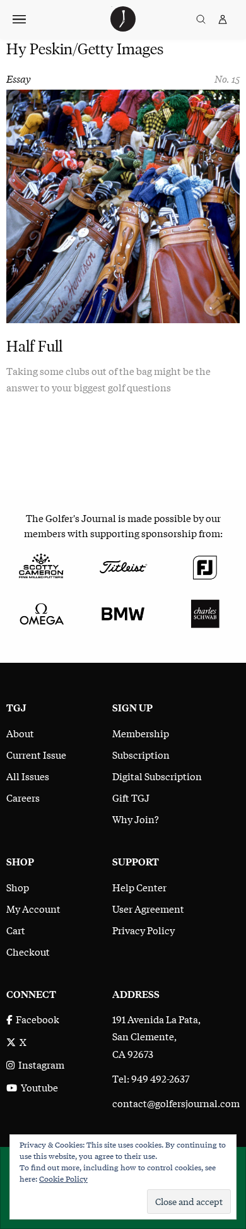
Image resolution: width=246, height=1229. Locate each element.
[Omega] (41, 612)
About (20, 733)
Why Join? (135, 819)
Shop (17, 887)
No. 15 (227, 78)
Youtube (37, 1087)
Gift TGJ (130, 797)
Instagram (39, 1064)
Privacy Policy (143, 930)
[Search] (201, 19)
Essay (18, 78)
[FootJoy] (205, 565)
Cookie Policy (63, 1178)
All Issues (27, 776)
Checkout (28, 951)
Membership (140, 733)
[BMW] (123, 612)
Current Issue (36, 754)
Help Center (139, 887)
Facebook (35, 1019)
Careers (23, 797)
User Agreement (148, 908)
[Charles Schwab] (205, 612)
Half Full (34, 346)
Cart (15, 930)
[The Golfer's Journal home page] (123, 27)
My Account (33, 908)
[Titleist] (123, 565)
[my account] (222, 19)
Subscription (141, 754)
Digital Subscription (157, 776)
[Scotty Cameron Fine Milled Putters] (41, 565)
